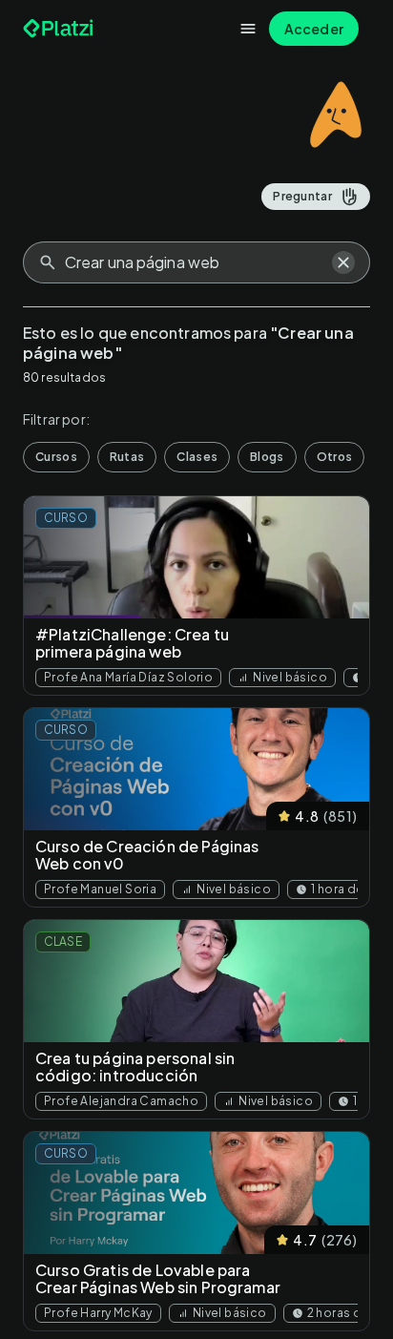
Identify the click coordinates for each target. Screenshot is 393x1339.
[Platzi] (60, 28)
